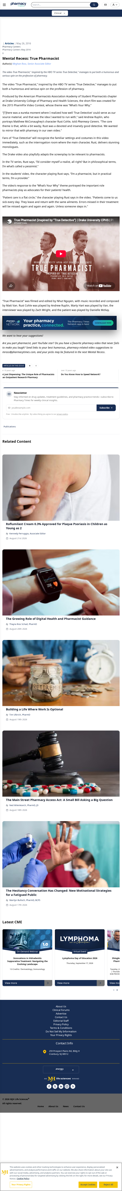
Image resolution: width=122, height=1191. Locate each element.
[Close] (117, 1167)
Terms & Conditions (61, 1028)
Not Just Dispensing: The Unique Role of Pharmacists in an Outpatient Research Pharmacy (27, 376)
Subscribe (105, 407)
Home (40, 1106)
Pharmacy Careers (11, 46)
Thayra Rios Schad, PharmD (23, 624)
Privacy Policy (61, 1024)
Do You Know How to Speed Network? (80, 374)
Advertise (61, 1013)
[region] (61, 1177)
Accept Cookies (87, 1184)
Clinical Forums (61, 1010)
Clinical (57, 13)
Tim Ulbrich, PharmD (19, 714)
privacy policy (62, 414)
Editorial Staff (61, 1020)
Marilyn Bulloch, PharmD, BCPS (24, 900)
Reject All (108, 1184)
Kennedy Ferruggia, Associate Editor (27, 533)
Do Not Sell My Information (61, 1031)
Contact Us (61, 1017)
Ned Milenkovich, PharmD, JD (23, 805)
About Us (61, 1006)
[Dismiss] (113, 319)
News (66, 1106)
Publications (10, 426)
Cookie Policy (23, 1178)
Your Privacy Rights (61, 1035)
